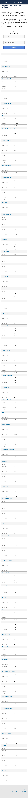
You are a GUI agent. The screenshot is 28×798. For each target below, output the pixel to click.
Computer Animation (6, 177)
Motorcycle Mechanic (6, 474)
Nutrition (4, 523)
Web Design (4, 758)
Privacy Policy (24, 787)
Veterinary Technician (6, 720)
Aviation (4, 91)
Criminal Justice (5, 227)
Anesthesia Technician (7, 66)
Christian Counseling (6, 165)
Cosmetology (5, 202)
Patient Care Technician (7, 560)
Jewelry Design (5, 387)
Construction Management (8, 189)
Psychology (4, 622)
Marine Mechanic (6, 424)
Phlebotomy (4, 597)
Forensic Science (6, 301)
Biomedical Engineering (7, 103)
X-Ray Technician (6, 770)
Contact (14, 787)
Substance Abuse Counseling (8, 671)
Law (3, 412)
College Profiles (4, 787)
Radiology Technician (6, 634)
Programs (2, 786)
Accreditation (20, 2)
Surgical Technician (6, 683)
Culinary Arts (5, 239)
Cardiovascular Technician (7, 152)
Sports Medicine (5, 659)
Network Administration (7, 498)
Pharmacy (4, 585)
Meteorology (5, 461)
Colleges (13, 2)
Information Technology (7, 375)
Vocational (4, 745)
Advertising (25, 786)
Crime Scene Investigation (7, 214)
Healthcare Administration (7, 325)
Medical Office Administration (8, 449)
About (14, 786)
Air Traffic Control (6, 54)
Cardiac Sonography (6, 140)
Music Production (6, 486)
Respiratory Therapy (6, 646)
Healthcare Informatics (7, 338)
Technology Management (7, 696)
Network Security (6, 511)
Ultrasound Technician (7, 708)
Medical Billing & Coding (7, 436)
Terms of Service (24, 789)
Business (4, 115)
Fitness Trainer (5, 288)
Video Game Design (6, 733)
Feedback (14, 789)
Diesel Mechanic (5, 276)
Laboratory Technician (7, 399)
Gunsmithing (5, 313)
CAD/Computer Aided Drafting (8, 128)
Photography (5, 609)
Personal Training (6, 572)
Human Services (5, 362)
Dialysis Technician (6, 264)
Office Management (6, 548)
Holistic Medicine (6, 350)
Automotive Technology (7, 78)
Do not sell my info (14, 791)
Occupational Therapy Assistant (9, 535)
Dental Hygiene (5, 251)
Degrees (6, 2)
